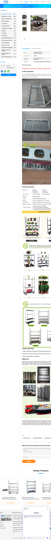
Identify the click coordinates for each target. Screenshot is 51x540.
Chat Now (9, 74)
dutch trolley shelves (37, 438)
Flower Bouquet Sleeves (9, 40)
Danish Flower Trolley (9, 16)
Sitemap (2, 524)
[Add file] (25, 537)
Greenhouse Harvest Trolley (9, 50)
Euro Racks (9, 33)
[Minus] (47, 508)
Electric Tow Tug (9, 45)
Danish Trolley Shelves (9, 18)
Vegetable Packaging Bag (9, 47)
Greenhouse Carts (9, 26)
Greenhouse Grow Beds (9, 28)
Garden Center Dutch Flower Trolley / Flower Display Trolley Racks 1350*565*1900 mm (20, 517)
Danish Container (9, 21)
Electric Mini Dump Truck (9, 56)
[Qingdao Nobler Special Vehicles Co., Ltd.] (6, 2)
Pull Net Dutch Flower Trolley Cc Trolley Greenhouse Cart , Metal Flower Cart (19, 529)
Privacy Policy (3, 528)
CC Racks (9, 30)
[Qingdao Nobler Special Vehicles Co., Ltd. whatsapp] (5, 71)
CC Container (9, 23)
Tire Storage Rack (9, 42)
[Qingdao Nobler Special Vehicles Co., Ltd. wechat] (8, 71)
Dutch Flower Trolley (9, 14)
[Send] (48, 537)
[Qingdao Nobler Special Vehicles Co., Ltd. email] (2, 71)
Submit (29, 461)
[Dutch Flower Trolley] (39, 23)
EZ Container (9, 35)
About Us (2, 520)
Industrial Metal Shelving (9, 38)
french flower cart (26, 438)
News (1, 522)
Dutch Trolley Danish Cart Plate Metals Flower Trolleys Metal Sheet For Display (20, 523)
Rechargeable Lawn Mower (9, 54)
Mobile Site (2, 526)
